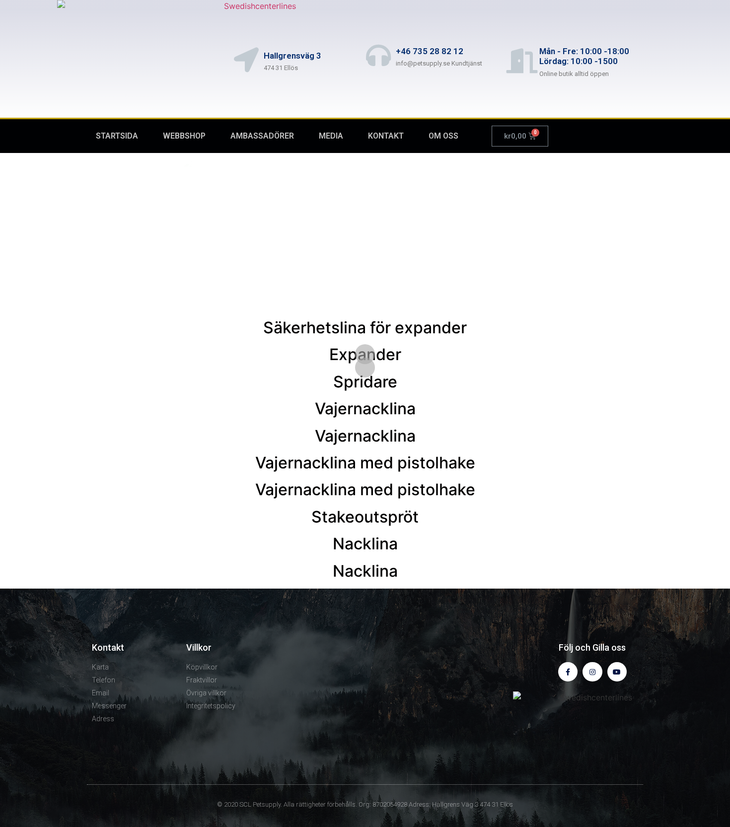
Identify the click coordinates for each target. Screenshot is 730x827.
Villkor (199, 647)
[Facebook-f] (568, 671)
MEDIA (331, 136)
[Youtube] (617, 671)
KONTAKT (386, 136)
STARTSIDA (117, 136)
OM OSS (443, 136)
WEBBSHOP (184, 136)
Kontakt (108, 647)
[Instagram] (592, 671)
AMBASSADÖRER (262, 136)
